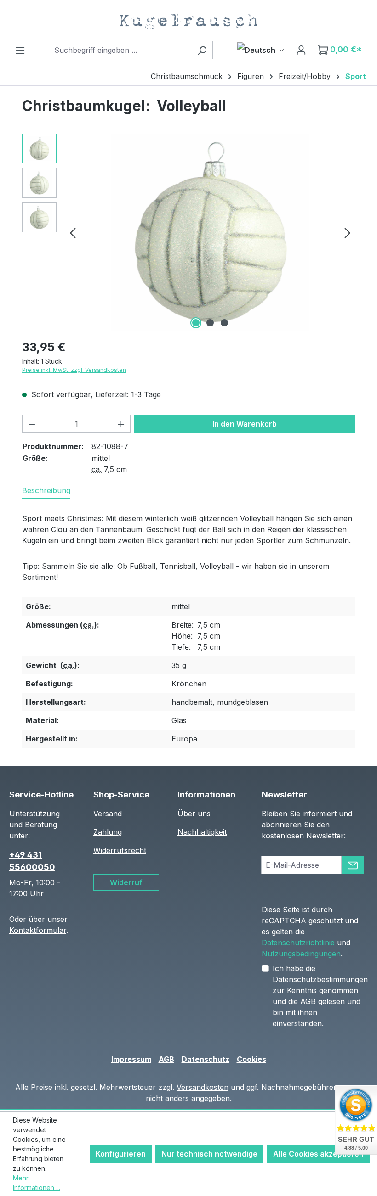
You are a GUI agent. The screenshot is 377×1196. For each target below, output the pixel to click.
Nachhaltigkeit (202, 832)
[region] (188, 232)
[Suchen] (202, 50)
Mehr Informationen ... (36, 1182)
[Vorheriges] (73, 232)
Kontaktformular (37, 930)
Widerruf (126, 882)
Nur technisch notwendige (209, 1153)
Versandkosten (202, 1087)
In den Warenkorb (244, 423)
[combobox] (121, 50)
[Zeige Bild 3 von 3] (224, 322)
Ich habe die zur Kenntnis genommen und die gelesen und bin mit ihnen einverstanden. (320, 996)
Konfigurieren (121, 1153)
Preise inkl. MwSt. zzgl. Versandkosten (74, 369)
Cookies (251, 1059)
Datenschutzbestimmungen (320, 979)
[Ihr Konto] (301, 49)
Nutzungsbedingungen (301, 953)
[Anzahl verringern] (31, 424)
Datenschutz (205, 1059)
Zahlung (107, 832)
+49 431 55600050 (32, 861)
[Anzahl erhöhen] (121, 424)
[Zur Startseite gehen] (188, 20)
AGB (308, 1001)
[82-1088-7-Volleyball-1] (210, 232)
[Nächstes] (347, 232)
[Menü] (20, 50)
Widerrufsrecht (119, 850)
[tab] (46, 491)
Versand (107, 813)
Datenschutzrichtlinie (298, 942)
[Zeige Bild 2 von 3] (210, 322)
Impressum (131, 1059)
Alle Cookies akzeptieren (318, 1153)
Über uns (194, 813)
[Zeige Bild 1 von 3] (196, 322)
